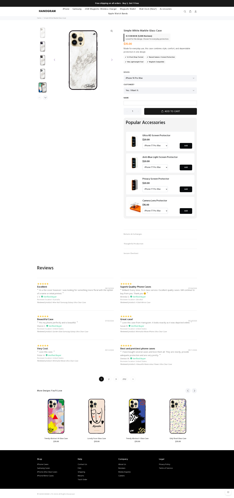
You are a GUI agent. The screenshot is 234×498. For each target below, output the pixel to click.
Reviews (121, 468)
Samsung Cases (43, 468)
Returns (81, 475)
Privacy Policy (164, 464)
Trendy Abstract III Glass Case (56, 438)
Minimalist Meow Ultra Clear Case (65, 361)
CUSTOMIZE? (129, 84)
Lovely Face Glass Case (96, 438)
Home (39, 18)
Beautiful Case (45, 319)
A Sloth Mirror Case (143, 302)
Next (111, 59)
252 (124, 379)
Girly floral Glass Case (178, 438)
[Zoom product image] (111, 31)
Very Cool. (42, 348)
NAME (126, 97)
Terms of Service (166, 468)
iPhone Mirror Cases (45, 475)
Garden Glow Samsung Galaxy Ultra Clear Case (70, 331)
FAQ (79, 468)
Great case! (126, 319)
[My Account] (195, 11)
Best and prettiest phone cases (137, 348)
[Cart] (190, 11)
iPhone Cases (42, 464)
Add (186, 145)
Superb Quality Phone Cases (135, 286)
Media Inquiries (124, 472)
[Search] (185, 11)
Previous (54, 59)
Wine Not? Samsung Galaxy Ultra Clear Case (69, 302)
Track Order (82, 479)
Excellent (42, 286)
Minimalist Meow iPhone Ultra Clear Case (151, 331)
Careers (121, 475)
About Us (122, 464)
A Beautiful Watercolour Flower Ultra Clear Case (154, 364)
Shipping (81, 472)
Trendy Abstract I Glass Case (137, 438)
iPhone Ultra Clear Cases (47, 472)
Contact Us (82, 464)
